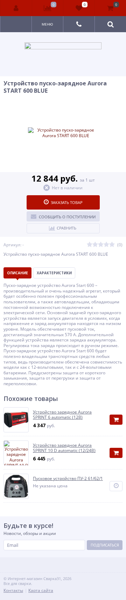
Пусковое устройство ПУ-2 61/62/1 (68, 478)
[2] (95, 244)
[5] (112, 244)
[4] (106, 244)
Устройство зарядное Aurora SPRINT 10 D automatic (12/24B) (64, 448)
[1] (89, 244)
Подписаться (105, 545)
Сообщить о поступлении (67, 216)
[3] (101, 244)
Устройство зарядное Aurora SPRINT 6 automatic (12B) (62, 414)
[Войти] (16, 8)
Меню (47, 24)
